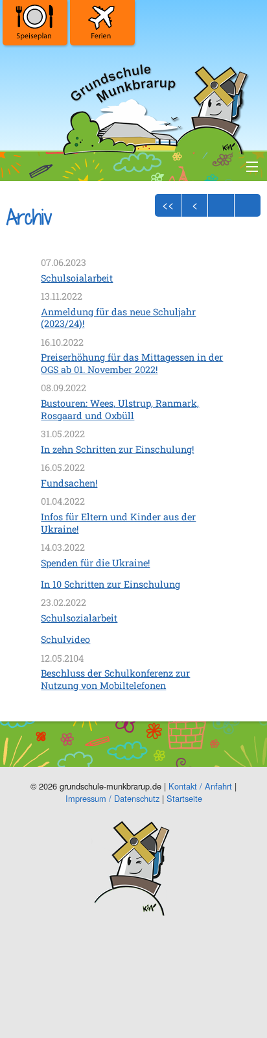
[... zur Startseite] (153, 106)
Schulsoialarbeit (77, 278)
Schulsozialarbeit (79, 618)
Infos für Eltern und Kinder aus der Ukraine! (118, 523)
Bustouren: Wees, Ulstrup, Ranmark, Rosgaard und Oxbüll (120, 409)
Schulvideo (65, 639)
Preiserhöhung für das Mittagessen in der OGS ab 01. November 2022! (132, 363)
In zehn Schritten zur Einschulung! (117, 449)
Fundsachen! (69, 483)
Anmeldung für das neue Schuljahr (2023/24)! (118, 318)
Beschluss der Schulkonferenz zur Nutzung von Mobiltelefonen (115, 679)
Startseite (184, 798)
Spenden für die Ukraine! (95, 563)
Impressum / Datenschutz (112, 798)
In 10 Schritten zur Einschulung (110, 584)
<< (168, 204)
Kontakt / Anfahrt (200, 786)
